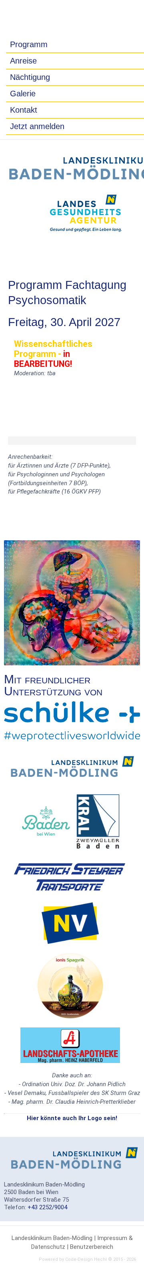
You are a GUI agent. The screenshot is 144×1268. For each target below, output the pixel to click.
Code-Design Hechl (86, 1259)
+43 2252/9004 (47, 1207)
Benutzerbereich (91, 1246)
